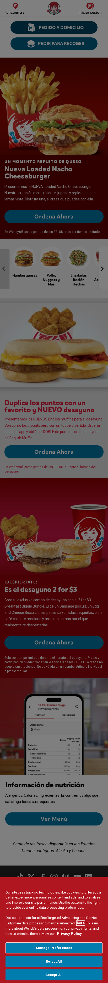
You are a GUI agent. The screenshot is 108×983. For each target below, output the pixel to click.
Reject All (54, 961)
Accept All (54, 975)
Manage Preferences (54, 948)
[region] (54, 930)
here (81, 923)
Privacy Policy (69, 933)
